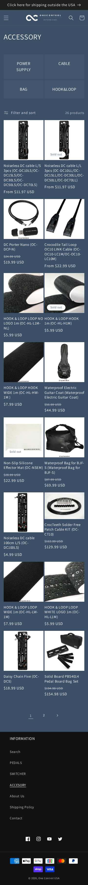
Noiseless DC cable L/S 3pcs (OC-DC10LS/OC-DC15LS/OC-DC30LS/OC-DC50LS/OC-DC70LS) (22, 175)
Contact (16, 818)
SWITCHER (18, 774)
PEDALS (16, 762)
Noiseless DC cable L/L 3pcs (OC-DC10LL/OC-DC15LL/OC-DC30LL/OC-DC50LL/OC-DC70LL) (64, 172)
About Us (17, 796)
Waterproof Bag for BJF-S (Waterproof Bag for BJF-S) (64, 468)
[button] (6, 17)
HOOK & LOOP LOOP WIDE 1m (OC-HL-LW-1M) (21, 612)
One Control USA (49, 878)
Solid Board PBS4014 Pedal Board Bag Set (61, 679)
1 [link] (31, 715)
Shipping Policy (22, 807)
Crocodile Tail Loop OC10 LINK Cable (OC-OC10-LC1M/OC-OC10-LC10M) (62, 251)
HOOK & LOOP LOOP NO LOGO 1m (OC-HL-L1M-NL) (23, 323)
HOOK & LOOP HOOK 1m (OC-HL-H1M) (61, 321)
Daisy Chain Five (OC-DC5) (21, 679)
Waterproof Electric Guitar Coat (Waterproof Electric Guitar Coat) (64, 392)
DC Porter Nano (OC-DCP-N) (20, 247)
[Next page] (57, 715)
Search (15, 751)
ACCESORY (18, 785)
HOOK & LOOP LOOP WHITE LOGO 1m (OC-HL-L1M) (62, 612)
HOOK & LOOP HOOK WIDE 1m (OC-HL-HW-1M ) (21, 392)
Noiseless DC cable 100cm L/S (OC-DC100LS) (19, 543)
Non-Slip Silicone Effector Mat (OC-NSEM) (23, 465)
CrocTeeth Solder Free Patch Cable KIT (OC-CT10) (62, 529)
